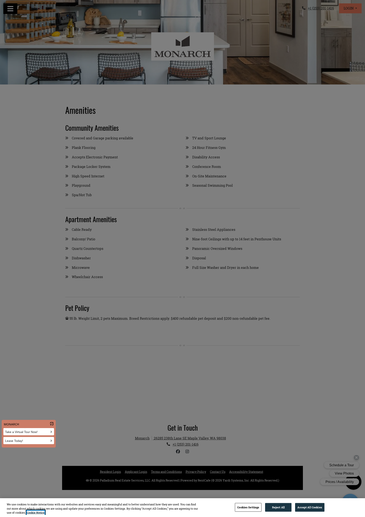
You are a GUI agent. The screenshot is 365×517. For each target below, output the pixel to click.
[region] (182, 507)
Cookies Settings (248, 507)
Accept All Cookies (309, 507)
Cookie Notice (36, 512)
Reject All (278, 507)
